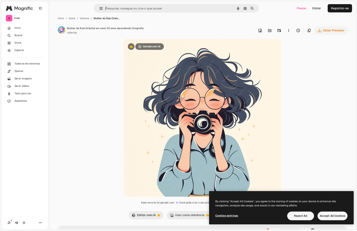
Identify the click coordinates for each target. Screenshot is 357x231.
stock (72, 18)
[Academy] (16, 222)
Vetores (84, 18)
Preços (301, 8)
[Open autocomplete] (99, 8)
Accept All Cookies (332, 216)
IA (177, 202)
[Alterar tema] (24, 222)
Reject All (300, 216)
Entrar (316, 8)
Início (61, 18)
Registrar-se (340, 8)
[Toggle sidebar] (40, 8)
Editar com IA (144, 216)
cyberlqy (72, 32)
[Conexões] (9, 222)
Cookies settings (226, 215)
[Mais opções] (288, 30)
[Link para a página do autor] (61, 30)
